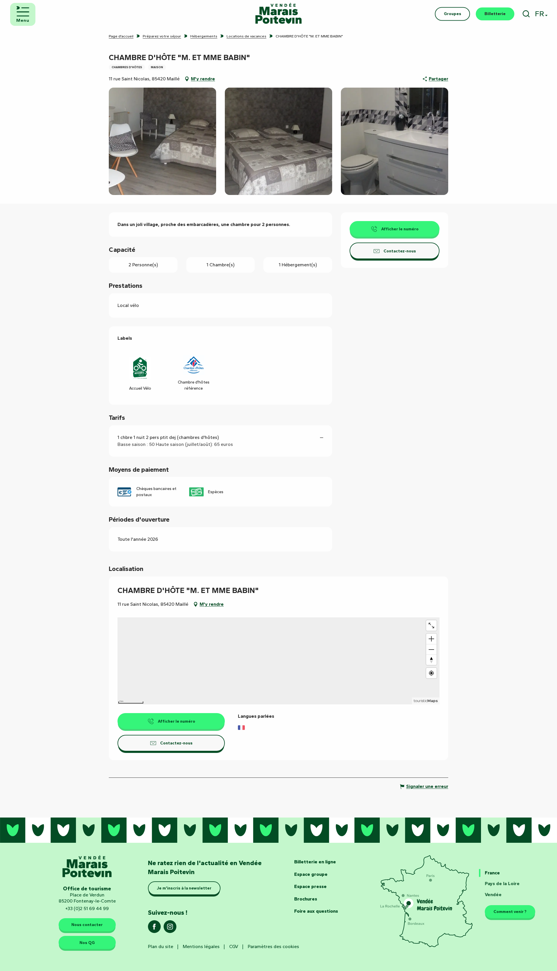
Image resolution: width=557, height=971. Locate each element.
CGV (233, 946)
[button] (526, 14)
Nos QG (87, 942)
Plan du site (160, 946)
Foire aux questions (316, 911)
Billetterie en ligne (315, 862)
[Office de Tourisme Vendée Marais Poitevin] (278, 14)
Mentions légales (201, 946)
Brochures (305, 899)
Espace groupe (311, 874)
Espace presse (310, 886)
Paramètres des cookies (273, 946)
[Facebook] (154, 928)
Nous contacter (87, 924)
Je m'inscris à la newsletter (184, 888)
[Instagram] (170, 928)
